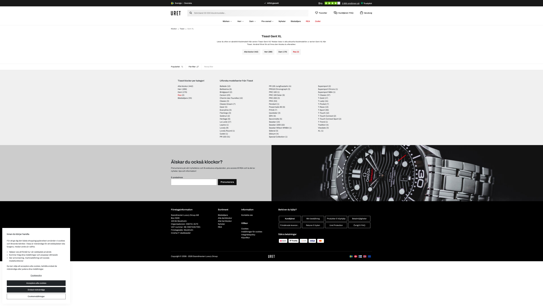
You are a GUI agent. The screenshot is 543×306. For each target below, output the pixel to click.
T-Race (321, 107)
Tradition (322, 125)
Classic (223, 101)
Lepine (223, 125)
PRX (271, 101)
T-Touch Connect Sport (328, 119)
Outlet (317, 21)
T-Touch (321, 113)
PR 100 (223, 137)
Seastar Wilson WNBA (279, 128)
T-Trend (321, 122)
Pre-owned (266, 21)
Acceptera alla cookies (36, 283)
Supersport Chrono (326, 89)
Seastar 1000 (275, 125)
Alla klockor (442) (251, 52)
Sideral (272, 131)
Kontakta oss (247, 215)
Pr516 (271, 110)
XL (319, 131)
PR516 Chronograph (278, 89)
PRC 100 (273, 92)
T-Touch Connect (325, 116)
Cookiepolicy (36, 275)
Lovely (223, 128)
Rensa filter (208, 67)
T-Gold (321, 98)
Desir (222, 107)
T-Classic (322, 95)
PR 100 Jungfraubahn (278, 86)
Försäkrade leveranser (290, 225)
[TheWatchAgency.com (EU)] (369, 256)
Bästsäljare (296, 21)
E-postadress (177, 177)
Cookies (244, 229)
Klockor (174, 29)
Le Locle (223, 122)
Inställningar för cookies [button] (251, 232)
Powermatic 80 (275, 107)
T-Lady (321, 101)
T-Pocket (322, 104)
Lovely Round (226, 131)
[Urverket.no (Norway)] (365, 256)
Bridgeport (224, 92)
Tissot (182, 29)
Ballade (223, 86)
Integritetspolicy (248, 235)
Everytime (224, 110)
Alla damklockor (225, 218)
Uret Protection (336, 225)
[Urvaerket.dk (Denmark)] (356, 256)
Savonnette (274, 119)
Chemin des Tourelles (229, 98)
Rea (179, 95)
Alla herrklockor (225, 221)
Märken (226, 21)
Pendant (272, 104)
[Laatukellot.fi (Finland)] (360, 256)
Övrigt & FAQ (359, 225)
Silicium (272, 134)
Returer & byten (313, 225)
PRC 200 (273, 98)
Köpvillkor (245, 238)
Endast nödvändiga (36, 290)
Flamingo (224, 113)
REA (308, 21)
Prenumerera (227, 182)
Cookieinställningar (36, 296)
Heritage (223, 119)
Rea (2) (296, 52)
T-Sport (321, 110)
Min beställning (313, 219)
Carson (223, 95)
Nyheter (282, 21)
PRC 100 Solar (275, 95)
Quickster (273, 113)
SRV (271, 116)
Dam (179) (282, 52)
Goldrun (223, 116)
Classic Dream (226, 104)
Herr (239, 21)
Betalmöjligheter (359, 219)
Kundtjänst (290, 219)
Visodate (322, 128)
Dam (251, 21)
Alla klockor (183, 86)
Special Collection (277, 137)
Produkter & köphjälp (336, 219)
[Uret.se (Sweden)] (351, 256)
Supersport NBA (325, 92)
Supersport (323, 86)
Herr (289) (268, 52)
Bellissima (224, 89)
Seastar (272, 122)
